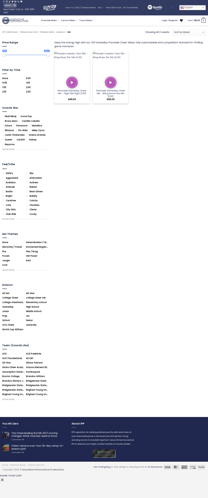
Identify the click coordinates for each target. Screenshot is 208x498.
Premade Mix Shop (29, 32)
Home (5, 465)
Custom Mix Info (36, 465)
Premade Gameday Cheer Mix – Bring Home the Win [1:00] (110, 93)
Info (100, 7)
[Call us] (18, 2)
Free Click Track (113, 7)
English (188, 7)
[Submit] (14, 5)
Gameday (60, 32)
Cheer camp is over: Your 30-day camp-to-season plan (37, 447)
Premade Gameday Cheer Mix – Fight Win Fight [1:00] (72, 92)
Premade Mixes (49, 20)
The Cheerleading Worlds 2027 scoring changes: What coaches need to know (34, 434)
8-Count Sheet (130, 7)
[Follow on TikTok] (10, 2)
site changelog (102, 466)
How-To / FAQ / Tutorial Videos (81, 7)
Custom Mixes (68, 20)
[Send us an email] (15, 2)
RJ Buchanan (155, 466)
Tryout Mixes (85, 20)
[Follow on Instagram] (7, 2)
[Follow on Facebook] (4, 2)
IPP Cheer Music (10, 32)
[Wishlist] (181, 20)
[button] (197, 20)
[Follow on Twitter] (12, 2)
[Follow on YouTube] (21, 2)
